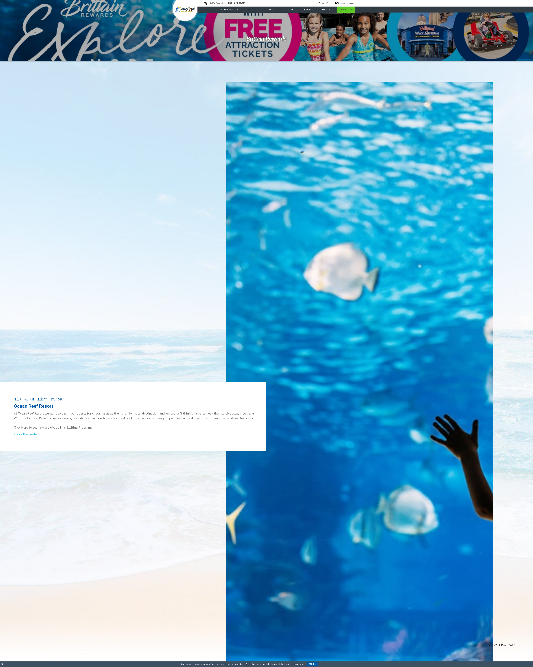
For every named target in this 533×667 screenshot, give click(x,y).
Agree (312, 664)
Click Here (21, 427)
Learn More (299, 664)
